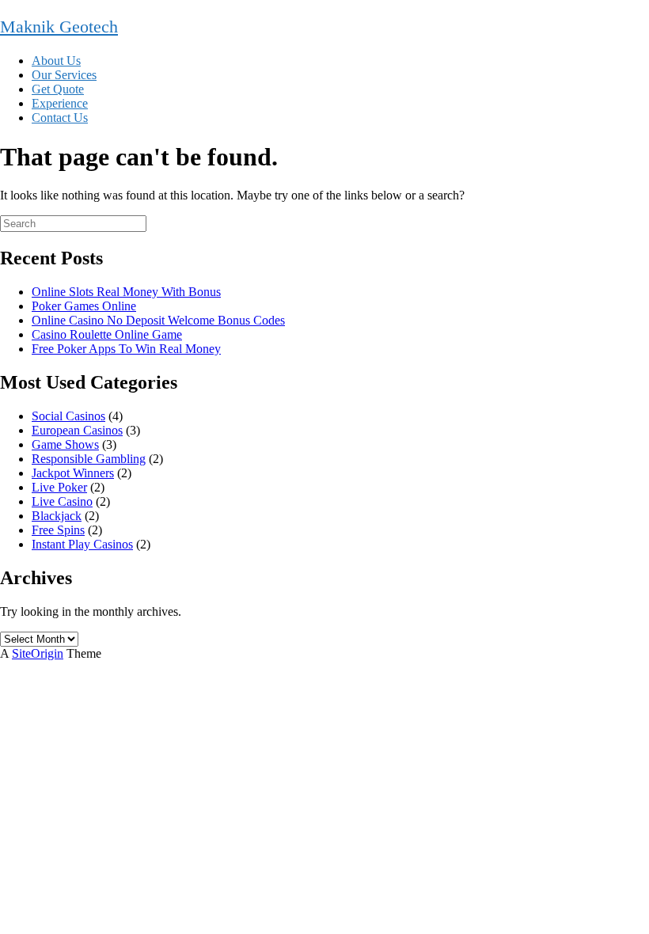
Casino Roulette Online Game (107, 334)
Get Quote (58, 89)
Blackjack (57, 515)
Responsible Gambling (89, 458)
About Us (56, 60)
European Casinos (77, 430)
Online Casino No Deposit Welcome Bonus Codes (158, 320)
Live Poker (59, 487)
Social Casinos (68, 416)
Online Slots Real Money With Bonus (126, 291)
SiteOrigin (37, 653)
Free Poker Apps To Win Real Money (126, 348)
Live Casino (62, 501)
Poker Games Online (84, 306)
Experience (60, 103)
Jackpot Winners (73, 473)
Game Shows (65, 444)
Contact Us (60, 117)
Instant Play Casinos (82, 544)
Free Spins (58, 530)
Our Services (64, 75)
